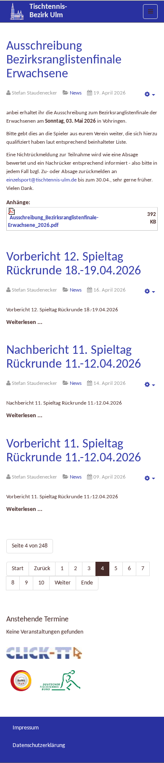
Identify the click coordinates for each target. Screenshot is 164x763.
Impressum (26, 728)
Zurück (42, 569)
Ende (87, 583)
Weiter (63, 583)
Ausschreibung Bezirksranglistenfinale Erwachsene (64, 60)
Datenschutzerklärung (39, 745)
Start (18, 569)
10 (41, 583)
